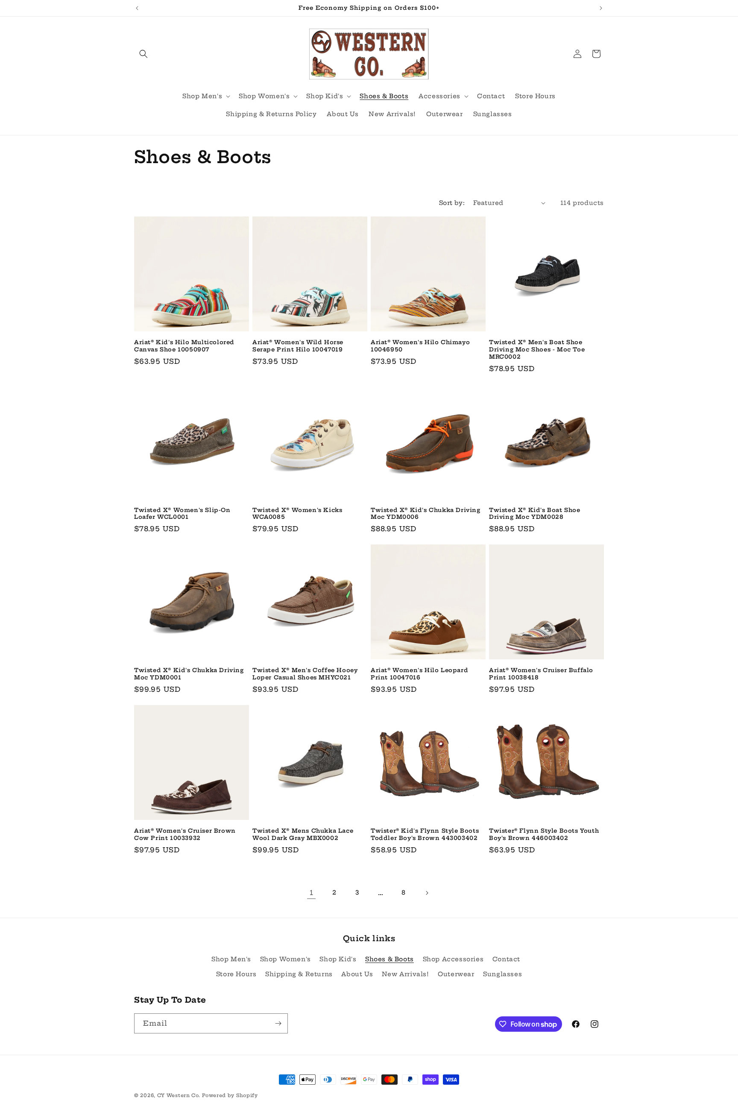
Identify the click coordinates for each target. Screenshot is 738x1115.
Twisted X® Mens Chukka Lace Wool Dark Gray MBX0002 (302, 834)
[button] (143, 53)
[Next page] (426, 893)
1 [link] (311, 892)
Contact (506, 959)
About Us (357, 974)
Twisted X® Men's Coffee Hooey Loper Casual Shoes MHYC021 (304, 674)
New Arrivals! (405, 974)
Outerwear (456, 974)
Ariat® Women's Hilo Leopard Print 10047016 (419, 674)
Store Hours (236, 974)
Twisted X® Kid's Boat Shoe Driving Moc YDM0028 (534, 513)
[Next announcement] (601, 8)
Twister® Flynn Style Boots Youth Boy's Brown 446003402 (544, 834)
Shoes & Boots (389, 959)
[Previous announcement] (137, 8)
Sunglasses (502, 974)
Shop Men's (231, 959)
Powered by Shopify (230, 1095)
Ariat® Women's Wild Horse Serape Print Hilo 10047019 (297, 346)
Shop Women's (285, 959)
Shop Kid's (337, 959)
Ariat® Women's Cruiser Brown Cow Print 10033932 (185, 834)
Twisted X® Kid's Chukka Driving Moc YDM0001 (189, 674)
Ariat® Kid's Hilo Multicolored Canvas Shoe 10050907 (184, 346)
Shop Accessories (453, 959)
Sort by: (452, 203)
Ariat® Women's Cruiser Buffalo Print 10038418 (541, 674)
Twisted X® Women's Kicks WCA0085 (297, 513)
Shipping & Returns (299, 974)
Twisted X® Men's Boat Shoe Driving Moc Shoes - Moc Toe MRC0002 (537, 349)
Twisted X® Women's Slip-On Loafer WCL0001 (182, 513)
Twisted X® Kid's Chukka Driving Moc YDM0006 (425, 513)
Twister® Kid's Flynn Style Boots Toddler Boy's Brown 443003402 (425, 834)
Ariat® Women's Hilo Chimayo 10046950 (420, 346)
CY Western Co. (178, 1095)
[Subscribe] (278, 1023)
